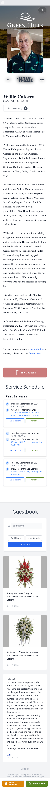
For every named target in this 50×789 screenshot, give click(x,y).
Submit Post (25, 544)
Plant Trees (35, 421)
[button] (25, 572)
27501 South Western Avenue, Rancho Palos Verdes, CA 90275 (25, 414)
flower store (35, 353)
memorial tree (37, 348)
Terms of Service (32, 777)
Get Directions (15, 421)
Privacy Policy (17, 777)
